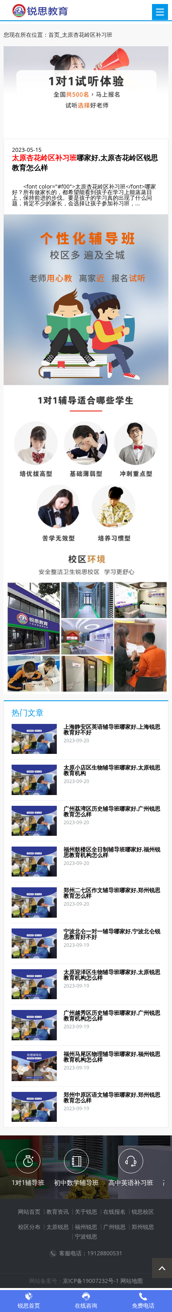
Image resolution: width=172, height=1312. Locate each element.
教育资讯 (57, 1211)
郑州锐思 (143, 1226)
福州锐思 (86, 1226)
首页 (54, 34)
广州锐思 (114, 1226)
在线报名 (114, 1211)
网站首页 (29, 1211)
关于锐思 (86, 1211)
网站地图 (131, 1280)
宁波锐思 (86, 1236)
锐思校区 (143, 1211)
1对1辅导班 (28, 1182)
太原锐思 (57, 1226)
